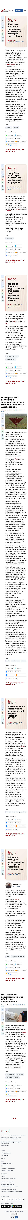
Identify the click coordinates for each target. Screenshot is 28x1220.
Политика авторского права (8, 1189)
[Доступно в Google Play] (17, 1206)
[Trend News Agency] (5, 1131)
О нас (2, 1161)
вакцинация (20, 1074)
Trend (16, 63)
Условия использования (7, 1184)
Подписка (3, 1176)
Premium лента (5, 1155)
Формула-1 (9, 238)
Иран (8, 956)
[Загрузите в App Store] (6, 1206)
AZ (14, 1217)
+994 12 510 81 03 (5, 1143)
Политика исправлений (7, 1170)
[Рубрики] (25, 10)
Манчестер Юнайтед (12, 356)
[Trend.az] (5, 10)
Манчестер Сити (11, 359)
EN (11, 1217)
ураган (16, 127)
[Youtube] (13, 1199)
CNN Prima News (18, 756)
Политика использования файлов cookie (11, 1191)
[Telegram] (16, 1199)
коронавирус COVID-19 (18, 956)
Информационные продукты (8, 1178)
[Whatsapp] (2, 1199)
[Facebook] (6, 1199)
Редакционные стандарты (8, 1168)
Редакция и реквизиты (7, 1163)
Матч (7, 323)
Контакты (3, 1165)
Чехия (8, 812)
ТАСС (9, 211)
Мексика (9, 127)
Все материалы (16, 886)
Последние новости (6, 1153)
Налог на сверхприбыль (19, 812)
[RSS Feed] (23, 1199)
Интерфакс (11, 64)
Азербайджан (15, 661)
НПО (8, 661)
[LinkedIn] (19, 1199)
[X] (9, 1199)
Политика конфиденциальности (9, 1187)
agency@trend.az (5, 1145)
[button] (2, 17)
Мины (23, 661)
